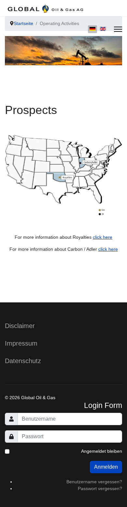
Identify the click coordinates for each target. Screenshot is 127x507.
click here (102, 237)
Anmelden (106, 467)
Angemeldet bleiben (101, 451)
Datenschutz (23, 360)
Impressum (21, 343)
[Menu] (118, 29)
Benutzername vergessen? (94, 481)
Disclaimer (20, 325)
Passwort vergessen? (100, 488)
